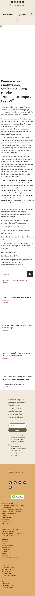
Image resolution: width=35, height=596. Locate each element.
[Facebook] (15, 2)
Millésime (4, 541)
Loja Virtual (22, 14)
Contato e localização (8, 567)
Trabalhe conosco (7, 573)
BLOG (4, 581)
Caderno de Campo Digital (10, 535)
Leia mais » (5, 302)
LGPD (3, 577)
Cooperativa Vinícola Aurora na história (13, 505)
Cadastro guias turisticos (9, 575)
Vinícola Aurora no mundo (9, 513)
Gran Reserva (6, 549)
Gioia (3, 543)
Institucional (8, 14)
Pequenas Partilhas (7, 545)
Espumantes (5, 555)
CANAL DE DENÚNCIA (8, 587)
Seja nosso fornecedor (8, 569)
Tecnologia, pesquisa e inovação (11, 511)
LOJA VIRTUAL (6, 583)
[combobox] (14, 274)
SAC (3, 579)
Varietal (4, 553)
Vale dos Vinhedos (7, 523)
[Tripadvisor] (20, 2)
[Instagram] (12, 2)
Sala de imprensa (7, 571)
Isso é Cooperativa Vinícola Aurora (12, 509)
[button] (17, 19)
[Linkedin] (23, 2)
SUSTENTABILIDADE (8, 585)
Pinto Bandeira (6, 521)
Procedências (6, 547)
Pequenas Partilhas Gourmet (10, 557)
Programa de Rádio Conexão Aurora (12, 533)
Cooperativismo (6, 507)
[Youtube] (17, 2)
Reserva (4, 551)
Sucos (4, 559)
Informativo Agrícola (8, 531)
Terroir (4, 515)
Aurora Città (5, 519)
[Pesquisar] (30, 274)
